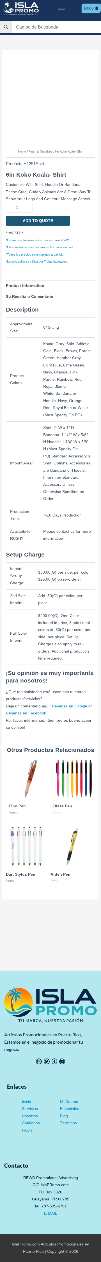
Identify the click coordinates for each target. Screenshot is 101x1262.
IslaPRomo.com (26, 1244)
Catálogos (31, 1123)
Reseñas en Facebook (26, 713)
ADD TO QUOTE (38, 221)
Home (22, 151)
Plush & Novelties (40, 151)
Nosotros (30, 1116)
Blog (64, 1116)
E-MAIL (50, 1213)
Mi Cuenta (69, 1102)
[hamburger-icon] (61, 8)
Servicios (30, 1109)
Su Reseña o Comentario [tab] (29, 297)
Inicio (26, 1102)
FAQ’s (27, 1130)
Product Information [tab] (25, 286)
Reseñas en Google (69, 706)
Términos (68, 1123)
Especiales (69, 1109)
